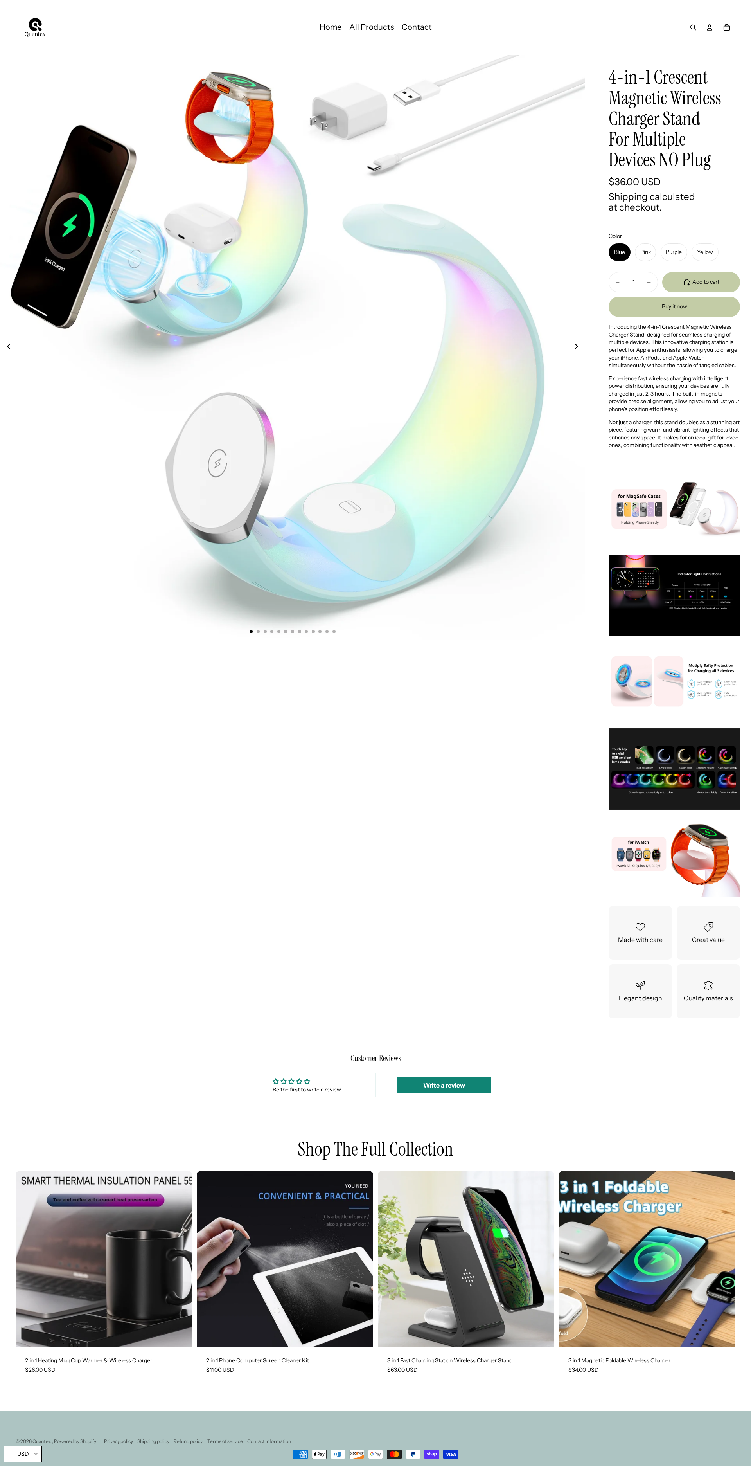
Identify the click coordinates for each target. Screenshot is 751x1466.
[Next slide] (578, 347)
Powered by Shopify (75, 1441)
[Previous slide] (6, 347)
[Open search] (693, 27)
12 (327, 632)
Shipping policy (153, 1441)
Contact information (269, 1441)
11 (320, 632)
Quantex (42, 1441)
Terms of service (225, 1441)
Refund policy (188, 1441)
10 (313, 632)
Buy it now (674, 306)
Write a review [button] (444, 1085)
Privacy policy (118, 1441)
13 (334, 632)
